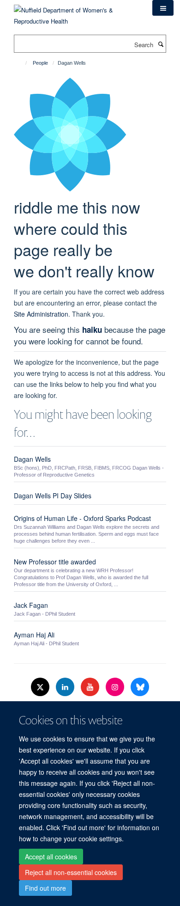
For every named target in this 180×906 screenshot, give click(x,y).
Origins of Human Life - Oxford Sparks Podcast (82, 518)
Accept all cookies (51, 856)
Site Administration (41, 313)
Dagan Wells (32, 459)
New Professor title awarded (55, 561)
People (40, 63)
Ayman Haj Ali (34, 634)
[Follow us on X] (41, 687)
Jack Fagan (31, 605)
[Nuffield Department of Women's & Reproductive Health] (76, 12)
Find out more (45, 888)
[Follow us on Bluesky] (140, 687)
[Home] (22, 63)
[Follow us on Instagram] (116, 687)
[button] (163, 8)
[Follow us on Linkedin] (66, 687)
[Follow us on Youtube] (91, 687)
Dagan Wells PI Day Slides (52, 495)
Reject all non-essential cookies (71, 872)
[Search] (161, 44)
